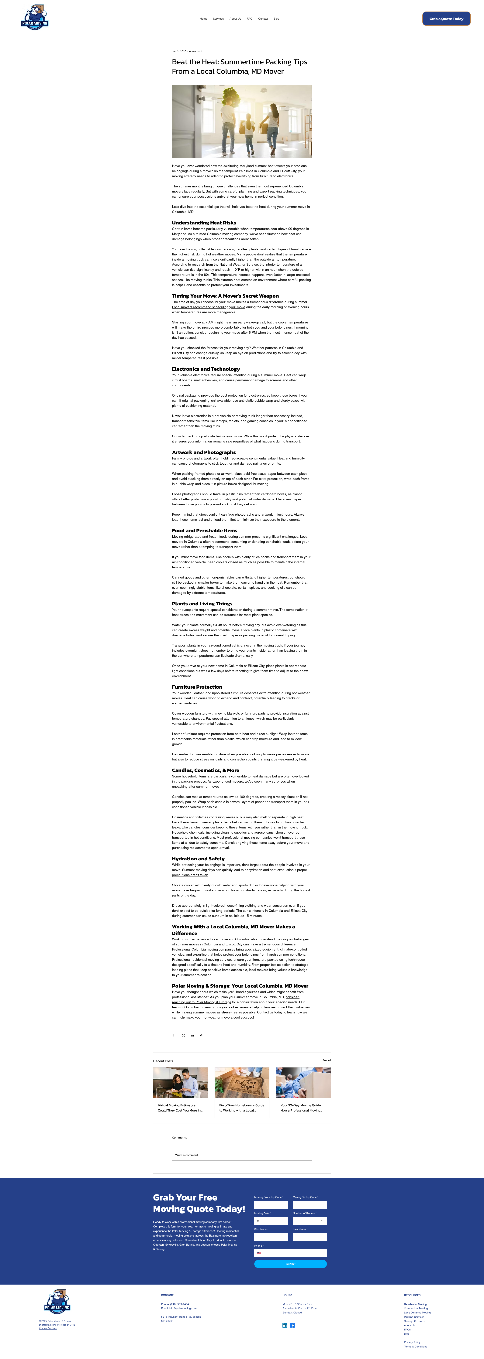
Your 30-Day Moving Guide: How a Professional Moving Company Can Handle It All (301, 1108)
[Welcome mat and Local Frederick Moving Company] (242, 1082)
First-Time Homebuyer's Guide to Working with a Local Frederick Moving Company (241, 1108)
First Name (261, 1229)
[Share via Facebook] (174, 1035)
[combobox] (310, 1221)
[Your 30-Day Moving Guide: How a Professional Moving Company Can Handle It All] (303, 1082)
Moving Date (262, 1213)
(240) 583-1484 (179, 1304)
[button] (218, 18)
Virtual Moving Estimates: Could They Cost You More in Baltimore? (179, 1108)
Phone (259, 1245)
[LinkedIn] (284, 1325)
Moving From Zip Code (268, 1197)
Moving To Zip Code (305, 1197)
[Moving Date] (258, 1220)
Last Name (300, 1229)
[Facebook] (292, 1325)
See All (327, 1060)
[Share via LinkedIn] (192, 1035)
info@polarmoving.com (183, 1308)
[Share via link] (201, 1035)
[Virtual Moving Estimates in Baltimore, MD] (180, 1082)
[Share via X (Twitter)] (183, 1035)
